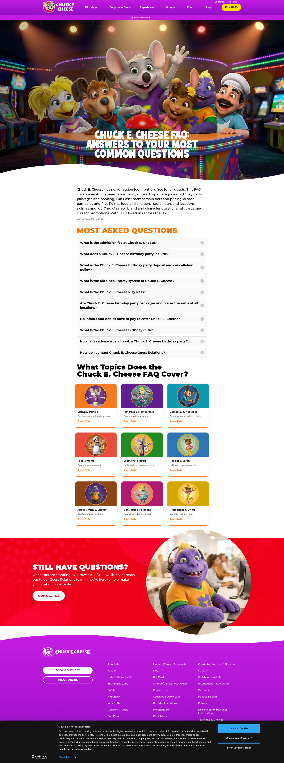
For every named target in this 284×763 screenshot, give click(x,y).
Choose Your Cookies (237, 738)
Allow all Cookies (239, 728)
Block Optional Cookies (239, 747)
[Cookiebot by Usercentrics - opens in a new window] (39, 757)
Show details (65, 757)
